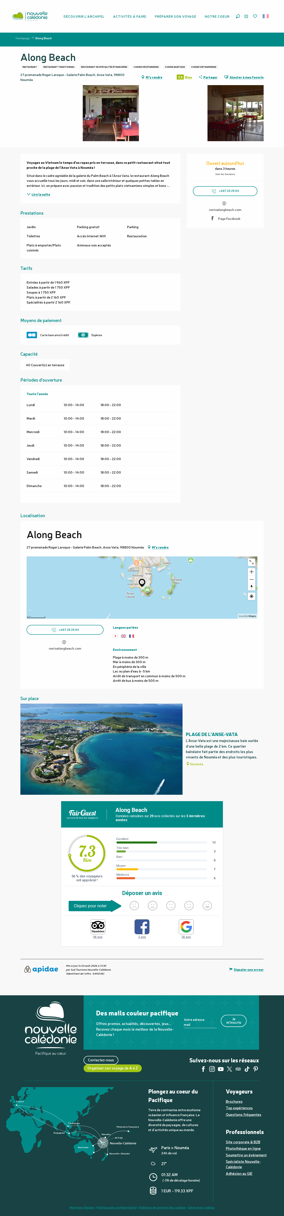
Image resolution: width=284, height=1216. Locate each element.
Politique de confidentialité (116, 1207)
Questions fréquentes (243, 1114)
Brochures (234, 1101)
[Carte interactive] (246, 16)
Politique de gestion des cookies (162, 1207)
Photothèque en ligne (243, 1148)
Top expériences (239, 1107)
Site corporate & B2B (243, 1141)
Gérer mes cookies (201, 1207)
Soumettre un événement (246, 1154)
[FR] (266, 16)
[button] (238, 16)
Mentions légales (81, 1207)
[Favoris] (255, 16)
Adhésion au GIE (239, 1173)
